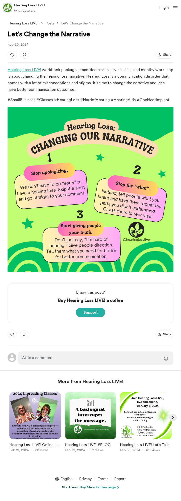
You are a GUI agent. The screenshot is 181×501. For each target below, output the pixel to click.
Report (120, 479)
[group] (35, 424)
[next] (173, 417)
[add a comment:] (24, 55)
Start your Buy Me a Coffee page (89, 487)
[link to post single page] (35, 423)
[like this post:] (12, 55)
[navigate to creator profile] (7, 7)
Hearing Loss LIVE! (29, 5)
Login (164, 7)
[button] (175, 8)
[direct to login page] (95, 358)
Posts (49, 23)
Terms (103, 479)
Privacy (85, 479)
